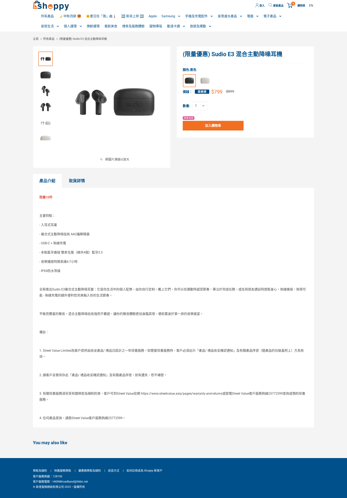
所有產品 (49, 38)
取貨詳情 (77, 180)
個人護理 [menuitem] (71, 26)
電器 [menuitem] (250, 16)
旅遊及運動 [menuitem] (198, 26)
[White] (205, 80)
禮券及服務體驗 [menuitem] (133, 26)
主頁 (36, 38)
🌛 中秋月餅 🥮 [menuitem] (70, 16)
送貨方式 (113, 470)
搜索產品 (278, 5)
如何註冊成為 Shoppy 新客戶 (144, 470)
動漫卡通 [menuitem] (174, 26)
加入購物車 (213, 125)
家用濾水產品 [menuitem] (228, 16)
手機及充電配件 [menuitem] (196, 16)
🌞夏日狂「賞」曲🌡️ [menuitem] (101, 16)
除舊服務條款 (62, 470)
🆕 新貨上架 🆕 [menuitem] (132, 16)
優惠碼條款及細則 (89, 470)
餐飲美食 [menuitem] (110, 26)
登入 (262, 5)
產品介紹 (47, 180)
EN (311, 5)
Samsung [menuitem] (168, 16)
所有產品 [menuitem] (47, 16)
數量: (186, 106)
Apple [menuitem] (153, 16)
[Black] (189, 80)
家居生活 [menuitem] (48, 26)
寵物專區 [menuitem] (155, 26)
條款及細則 (40, 470)
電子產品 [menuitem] (270, 16)
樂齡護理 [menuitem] (93, 26)
